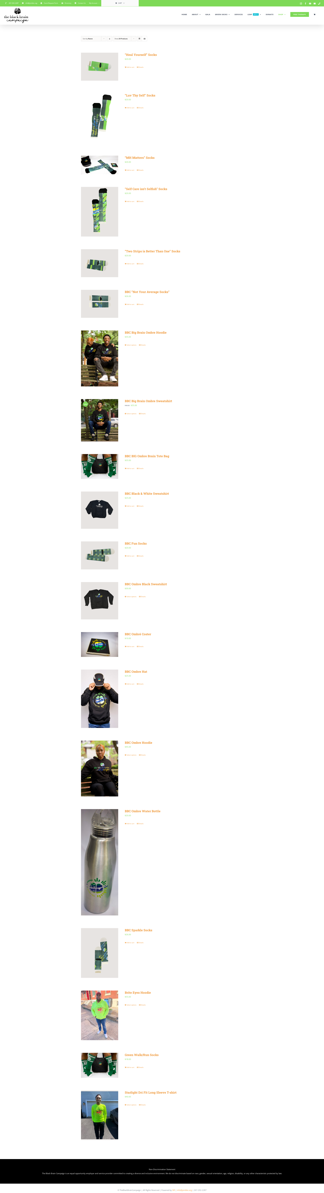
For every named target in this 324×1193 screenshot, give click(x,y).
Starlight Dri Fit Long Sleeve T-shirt (151, 1092)
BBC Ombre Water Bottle (142, 811)
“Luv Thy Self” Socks (140, 95)
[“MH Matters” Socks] (99, 165)
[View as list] (144, 38)
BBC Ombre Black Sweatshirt (146, 584)
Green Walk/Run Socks (142, 1055)
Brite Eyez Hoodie (138, 993)
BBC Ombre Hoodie (138, 743)
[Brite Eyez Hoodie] (99, 1015)
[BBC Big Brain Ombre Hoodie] (99, 358)
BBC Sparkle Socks (138, 930)
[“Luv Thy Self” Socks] (99, 118)
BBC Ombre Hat (136, 672)
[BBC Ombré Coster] (99, 644)
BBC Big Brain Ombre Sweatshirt (148, 401)
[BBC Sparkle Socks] (99, 953)
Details (141, 67)
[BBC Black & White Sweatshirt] (99, 510)
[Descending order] (109, 38)
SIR (173, 1190)
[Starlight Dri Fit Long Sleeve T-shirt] (99, 1115)
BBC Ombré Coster (138, 634)
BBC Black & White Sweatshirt (147, 494)
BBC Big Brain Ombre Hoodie (146, 332)
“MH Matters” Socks (140, 158)
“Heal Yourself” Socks (141, 55)
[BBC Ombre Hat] (99, 699)
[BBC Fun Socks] (99, 555)
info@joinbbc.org (184, 1190)
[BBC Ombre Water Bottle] (99, 862)
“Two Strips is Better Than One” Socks (152, 251)
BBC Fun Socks (136, 543)
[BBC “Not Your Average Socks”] (99, 304)
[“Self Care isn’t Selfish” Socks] (99, 212)
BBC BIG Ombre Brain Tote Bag (147, 456)
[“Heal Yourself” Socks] (99, 67)
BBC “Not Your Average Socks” (147, 292)
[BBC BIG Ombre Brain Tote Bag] (99, 466)
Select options (131, 345)
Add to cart (130, 67)
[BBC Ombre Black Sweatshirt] (99, 600)
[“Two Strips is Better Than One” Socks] (99, 263)
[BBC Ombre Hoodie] (99, 768)
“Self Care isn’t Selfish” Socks (146, 189)
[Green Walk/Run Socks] (99, 1065)
